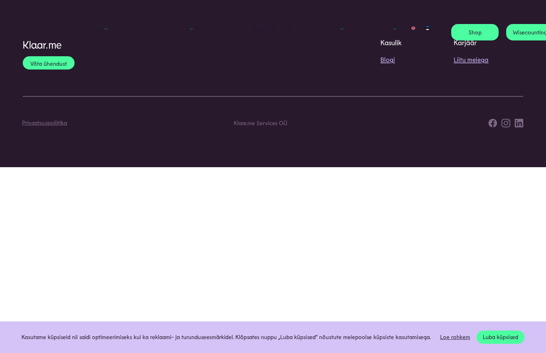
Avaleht (58, 28)
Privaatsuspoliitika (44, 122)
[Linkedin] (519, 124)
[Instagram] (505, 124)
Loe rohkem (455, 336)
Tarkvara (126, 28)
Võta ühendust (48, 63)
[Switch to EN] (413, 28)
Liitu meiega (374, 28)
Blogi (387, 59)
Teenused (90, 28)
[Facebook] (492, 124)
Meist (331, 28)
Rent (153, 28)
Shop (475, 32)
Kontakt (178, 28)
